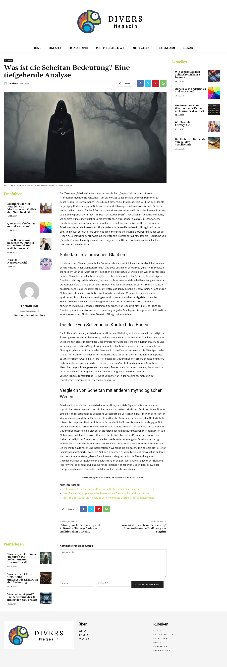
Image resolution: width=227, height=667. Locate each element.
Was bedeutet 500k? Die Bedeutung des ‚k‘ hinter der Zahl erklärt (22, 597)
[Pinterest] (155, 83)
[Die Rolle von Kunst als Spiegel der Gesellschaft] (214, 143)
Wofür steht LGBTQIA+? (183, 124)
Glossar (8, 60)
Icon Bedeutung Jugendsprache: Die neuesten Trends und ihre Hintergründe (106, 493)
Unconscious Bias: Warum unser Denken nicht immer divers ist (189, 108)
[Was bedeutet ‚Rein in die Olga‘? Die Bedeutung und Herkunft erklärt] (46, 558)
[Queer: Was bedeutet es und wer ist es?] (46, 227)
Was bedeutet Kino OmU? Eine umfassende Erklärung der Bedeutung (22, 578)
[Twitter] (148, 83)
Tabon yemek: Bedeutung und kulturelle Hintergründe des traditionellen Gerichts (109, 489)
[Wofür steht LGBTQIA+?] (214, 126)
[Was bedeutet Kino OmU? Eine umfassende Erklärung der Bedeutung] (46, 578)
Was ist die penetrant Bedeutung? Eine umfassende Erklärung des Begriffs (144, 528)
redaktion (13, 83)
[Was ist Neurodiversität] (46, 263)
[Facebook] (140, 83)
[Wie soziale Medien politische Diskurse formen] (214, 76)
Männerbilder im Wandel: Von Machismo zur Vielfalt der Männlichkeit (21, 208)
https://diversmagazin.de (29, 311)
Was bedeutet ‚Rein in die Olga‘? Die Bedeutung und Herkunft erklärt (21, 558)
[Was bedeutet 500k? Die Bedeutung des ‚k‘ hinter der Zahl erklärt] (46, 598)
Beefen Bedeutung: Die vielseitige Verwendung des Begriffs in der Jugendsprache (108, 497)
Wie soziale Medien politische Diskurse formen (187, 74)
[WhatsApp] (163, 83)
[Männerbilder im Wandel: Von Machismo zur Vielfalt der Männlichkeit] (46, 207)
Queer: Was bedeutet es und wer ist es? (21, 225)
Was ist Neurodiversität (17, 261)
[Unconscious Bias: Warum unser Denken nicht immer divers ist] (214, 109)
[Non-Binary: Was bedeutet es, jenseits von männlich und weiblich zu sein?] (46, 244)
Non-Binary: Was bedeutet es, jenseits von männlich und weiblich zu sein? (20, 244)
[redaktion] (6, 83)
